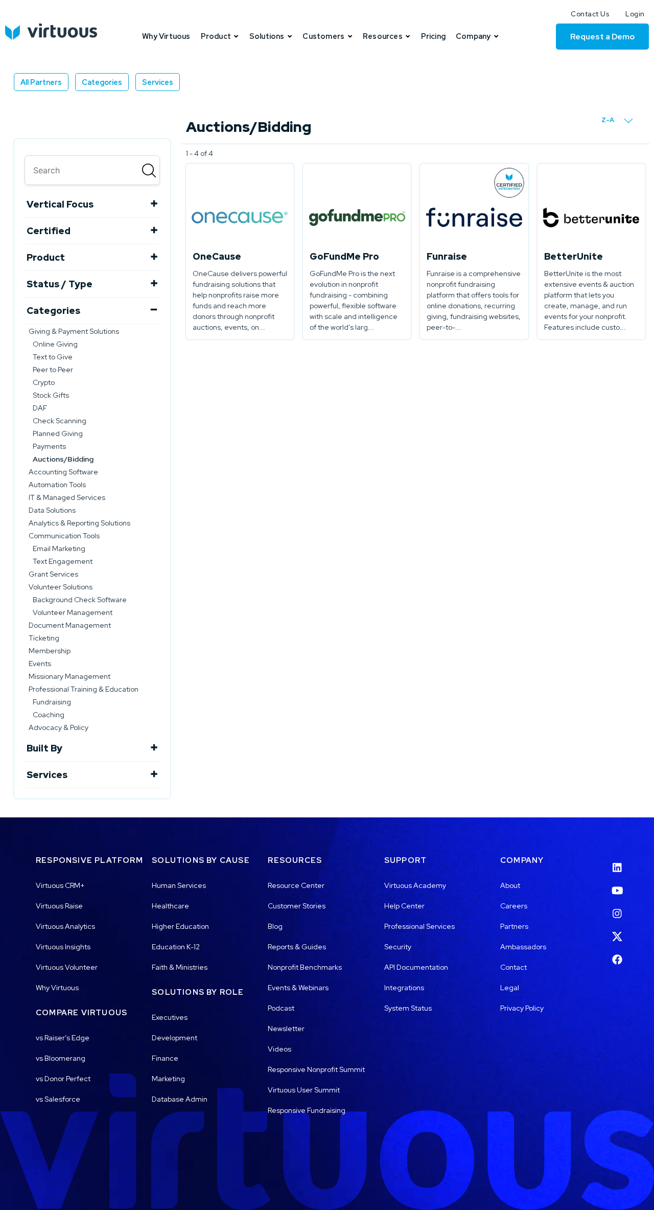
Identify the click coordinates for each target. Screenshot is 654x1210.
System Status (408, 1008)
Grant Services (53, 574)
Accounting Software (63, 471)
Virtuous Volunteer (67, 967)
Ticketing (44, 638)
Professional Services (419, 926)
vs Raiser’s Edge (62, 1037)
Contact (513, 967)
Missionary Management (69, 676)
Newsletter (286, 1028)
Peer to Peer (53, 369)
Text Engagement (62, 561)
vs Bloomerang (60, 1058)
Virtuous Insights (63, 946)
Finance (165, 1058)
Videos (279, 1049)
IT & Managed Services (67, 497)
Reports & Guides (297, 946)
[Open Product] (236, 36)
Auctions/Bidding (63, 459)
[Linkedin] (617, 861)
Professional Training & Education (83, 689)
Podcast (281, 1008)
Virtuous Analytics (65, 926)
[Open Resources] (408, 36)
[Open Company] (496, 36)
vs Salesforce (58, 1099)
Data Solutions (52, 510)
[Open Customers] (350, 36)
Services (157, 82)
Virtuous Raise (59, 905)
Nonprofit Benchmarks (305, 967)
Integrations (404, 987)
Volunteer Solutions (60, 586)
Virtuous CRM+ (60, 885)
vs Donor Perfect (63, 1078)
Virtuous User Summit (304, 1089)
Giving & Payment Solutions (74, 331)
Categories (102, 82)
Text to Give (53, 356)
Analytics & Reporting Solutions (79, 523)
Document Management (70, 625)
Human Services (179, 885)
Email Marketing (59, 548)
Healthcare (170, 905)
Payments (49, 446)
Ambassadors (523, 946)
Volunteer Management (72, 612)
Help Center (404, 905)
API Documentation (416, 967)
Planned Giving (58, 433)
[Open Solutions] (290, 36)
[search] (92, 170)
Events (40, 663)
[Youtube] (617, 884)
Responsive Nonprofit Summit (316, 1069)
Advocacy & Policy (58, 727)
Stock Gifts (51, 395)
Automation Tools (57, 484)
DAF (40, 408)
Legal (509, 987)
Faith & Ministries (179, 967)
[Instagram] (617, 907)
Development (174, 1037)
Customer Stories (296, 905)
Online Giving (55, 344)
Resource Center (296, 885)
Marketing (168, 1078)
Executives (170, 1017)
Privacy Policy (522, 1008)
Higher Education (180, 926)
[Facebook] (617, 953)
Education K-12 (176, 946)
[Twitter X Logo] (617, 930)
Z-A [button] (608, 120)
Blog (275, 926)
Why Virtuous (57, 987)
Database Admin (179, 1099)
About (510, 885)
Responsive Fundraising (306, 1110)
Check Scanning (59, 420)
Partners (514, 926)
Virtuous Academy (415, 885)
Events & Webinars (298, 987)
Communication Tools (64, 535)
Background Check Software (80, 599)
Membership (50, 650)
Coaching (48, 714)
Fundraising (52, 701)
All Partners (41, 82)
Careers (513, 905)
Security (397, 946)
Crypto (44, 382)
